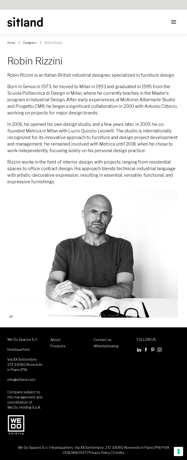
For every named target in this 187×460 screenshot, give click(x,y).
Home (11, 43)
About (55, 340)
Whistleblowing (106, 346)
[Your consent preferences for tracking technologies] (178, 451)
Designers (30, 43)
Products (57, 346)
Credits (118, 453)
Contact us (103, 340)
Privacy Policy (99, 453)
